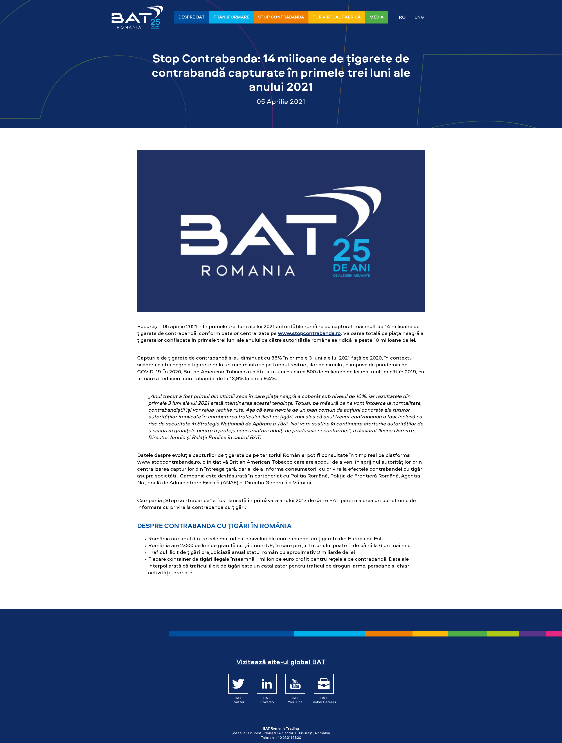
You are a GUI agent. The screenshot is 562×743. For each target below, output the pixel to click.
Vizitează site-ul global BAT (281, 661)
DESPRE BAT (191, 17)
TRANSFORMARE (231, 17)
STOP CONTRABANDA (281, 17)
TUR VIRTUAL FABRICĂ (337, 17)
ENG (419, 17)
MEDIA (376, 17)
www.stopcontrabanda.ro (309, 333)
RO (402, 17)
